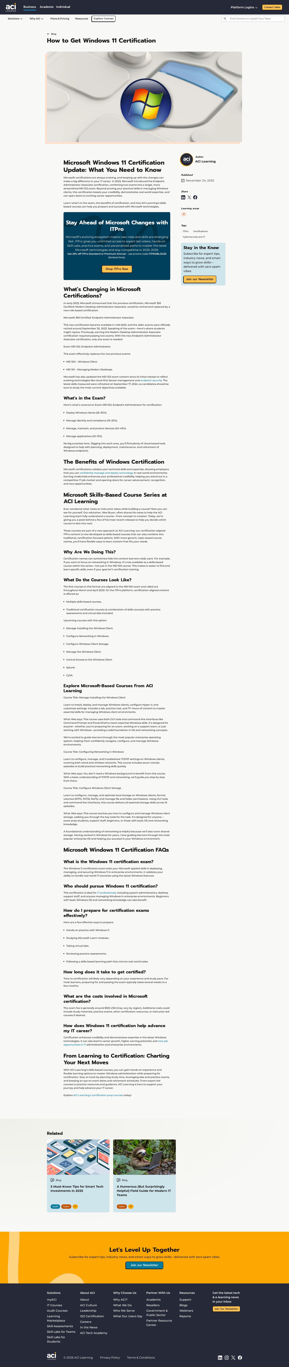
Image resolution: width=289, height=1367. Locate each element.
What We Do (122, 1305)
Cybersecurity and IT (194, 237)
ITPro (185, 231)
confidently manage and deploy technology (106, 472)
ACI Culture (88, 1305)
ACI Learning (205, 161)
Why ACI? (120, 1299)
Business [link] (29, 7)
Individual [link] (63, 7)
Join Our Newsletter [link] (226, 1309)
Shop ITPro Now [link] (117, 269)
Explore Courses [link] (103, 18)
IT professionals (106, 892)
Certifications (200, 231)
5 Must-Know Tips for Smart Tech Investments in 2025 (77, 1189)
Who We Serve (124, 1310)
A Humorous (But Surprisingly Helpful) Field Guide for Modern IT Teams (144, 1191)
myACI (52, 1299)
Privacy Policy (110, 1357)
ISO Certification (92, 1316)
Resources (81, 18)
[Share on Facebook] (195, 197)
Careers (85, 1322)
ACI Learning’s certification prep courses (98, 1095)
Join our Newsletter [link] (200, 279)
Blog (53, 34)
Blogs (183, 1305)
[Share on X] (189, 197)
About (84, 1299)
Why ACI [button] (35, 18)
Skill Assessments (60, 1326)
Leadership (88, 1310)
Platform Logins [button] (242, 7)
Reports (185, 1316)
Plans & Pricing (59, 18)
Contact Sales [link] (272, 7)
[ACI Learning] (10, 7)
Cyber (66, 1206)
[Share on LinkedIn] (183, 197)
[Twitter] (233, 1357)
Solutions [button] (13, 18)
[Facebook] (240, 1357)
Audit (55, 1206)
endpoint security (151, 380)
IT (184, 214)
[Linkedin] (220, 1357)
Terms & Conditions (141, 1357)
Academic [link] (47, 7)
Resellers (153, 1305)
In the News (89, 1327)
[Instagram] (227, 1357)
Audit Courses (57, 1310)
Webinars (186, 1310)
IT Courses (54, 1305)
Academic (153, 1299)
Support (185, 1299)
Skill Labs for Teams (61, 1332)
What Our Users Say (127, 1316)
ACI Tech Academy (93, 1333)
